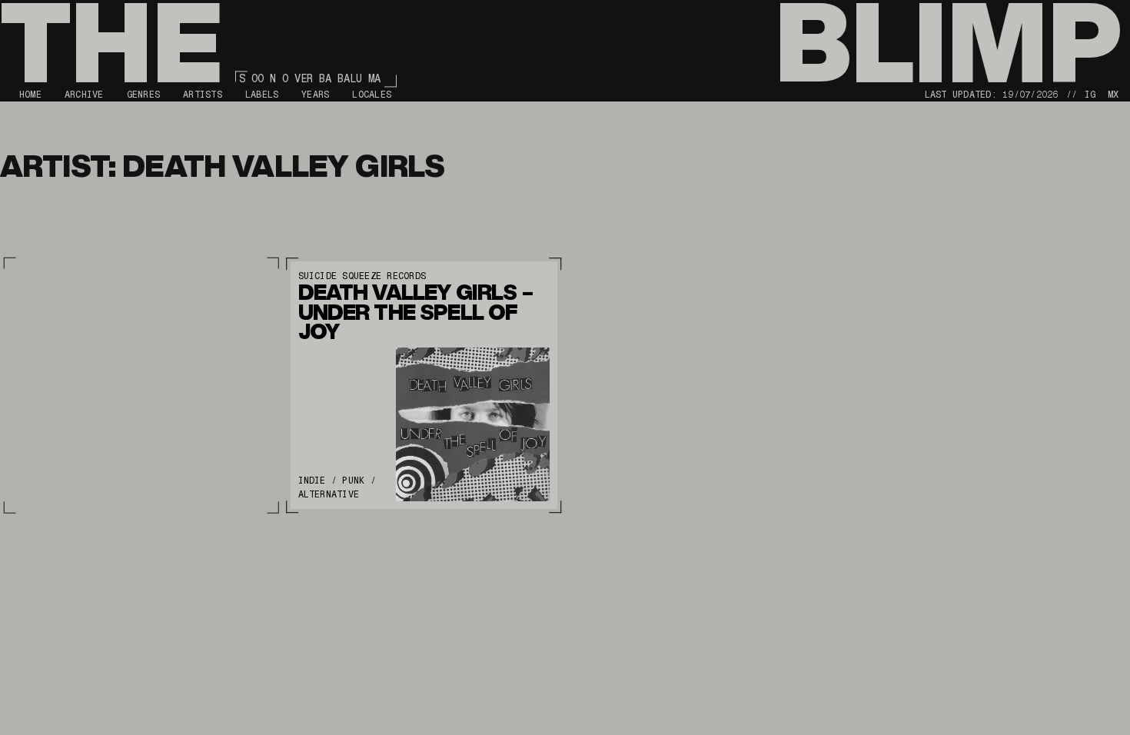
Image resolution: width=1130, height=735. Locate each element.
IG (1090, 94)
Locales (371, 94)
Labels (261, 94)
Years (315, 94)
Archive (84, 94)
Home (30, 94)
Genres (143, 94)
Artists (202, 94)
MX (1113, 94)
